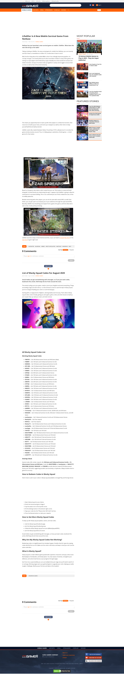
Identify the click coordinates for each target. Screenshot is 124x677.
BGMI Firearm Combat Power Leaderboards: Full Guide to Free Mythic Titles (94, 129)
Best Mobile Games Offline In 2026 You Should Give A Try (94, 84)
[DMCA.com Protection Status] (62, 672)
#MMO (43, 246)
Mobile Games (39, 41)
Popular (72, 250)
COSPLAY (57, 10)
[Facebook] (90, 5)
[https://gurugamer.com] (30, 656)
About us (65, 652)
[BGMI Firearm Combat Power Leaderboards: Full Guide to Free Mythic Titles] (82, 129)
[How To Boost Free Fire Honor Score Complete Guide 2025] (82, 136)
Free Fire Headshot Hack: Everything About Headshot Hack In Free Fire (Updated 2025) (95, 93)
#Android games (33, 576)
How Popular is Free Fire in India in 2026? (95, 65)
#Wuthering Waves (46, 1)
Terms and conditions (69, 655)
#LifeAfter (31, 246)
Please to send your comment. (34, 256)
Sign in (99, 5)
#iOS (70, 246)
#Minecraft (27, 1)
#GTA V (33, 1)
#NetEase (58, 246)
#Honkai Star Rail (55, 1)
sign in (29, 256)
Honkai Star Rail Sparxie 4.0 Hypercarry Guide (95, 114)
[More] (68, 10)
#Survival (37, 246)
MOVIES (63, 10)
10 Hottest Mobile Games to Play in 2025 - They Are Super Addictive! (89, 58)
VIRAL (42, 10)
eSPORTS (35, 10)
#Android (65, 246)
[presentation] (27, 246)
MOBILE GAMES (26, 10)
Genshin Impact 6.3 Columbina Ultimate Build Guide (94, 122)
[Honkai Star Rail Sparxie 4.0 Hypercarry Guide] (82, 115)
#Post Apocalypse (50, 246)
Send (71, 260)
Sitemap (65, 657)
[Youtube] (93, 5)
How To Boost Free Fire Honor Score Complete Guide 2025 (95, 136)
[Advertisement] (48, 23)
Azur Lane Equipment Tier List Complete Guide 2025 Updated (95, 75)
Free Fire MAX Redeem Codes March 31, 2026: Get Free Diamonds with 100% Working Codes (94, 108)
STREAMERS (49, 10)
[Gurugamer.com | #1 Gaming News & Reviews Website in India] (30, 6)
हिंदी (99, 10)
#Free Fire (38, 1)
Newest (65, 250)
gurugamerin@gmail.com (49, 656)
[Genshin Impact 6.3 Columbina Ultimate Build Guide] (82, 122)
